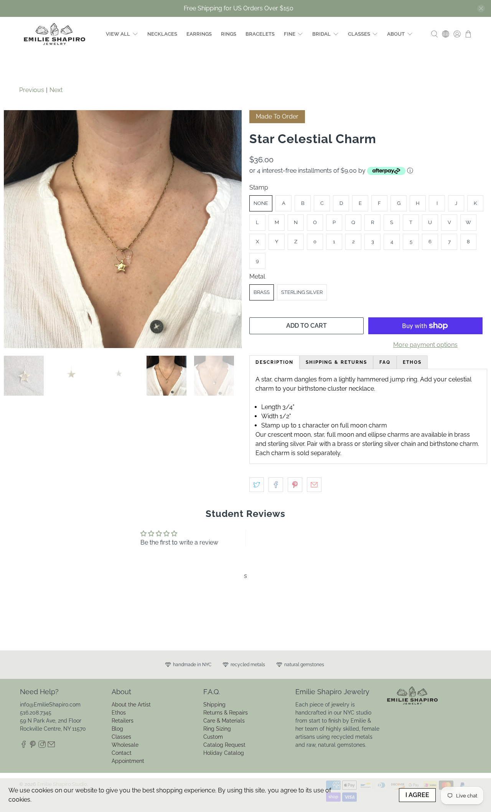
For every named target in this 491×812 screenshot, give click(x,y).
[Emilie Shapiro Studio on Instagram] (42, 746)
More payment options (425, 344)
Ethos (119, 713)
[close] (481, 8)
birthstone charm (454, 443)
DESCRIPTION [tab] (274, 362)
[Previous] (16, 229)
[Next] (229, 229)
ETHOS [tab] (412, 362)
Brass (262, 292)
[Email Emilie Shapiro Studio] (51, 746)
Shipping (214, 704)
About (396, 34)
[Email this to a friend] (314, 484)
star (319, 434)
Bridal (321, 34)
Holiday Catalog (223, 753)
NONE (261, 203)
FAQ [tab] (384, 362)
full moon (340, 434)
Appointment (128, 761)
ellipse (377, 434)
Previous (31, 90)
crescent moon (289, 434)
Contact (122, 753)
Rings (228, 34)
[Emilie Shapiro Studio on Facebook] (23, 746)
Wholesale (125, 745)
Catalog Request (224, 745)
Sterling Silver (302, 292)
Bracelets (260, 34)
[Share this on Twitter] (256, 484)
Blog (117, 729)
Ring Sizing (217, 729)
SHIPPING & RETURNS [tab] (336, 362)
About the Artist (131, 704)
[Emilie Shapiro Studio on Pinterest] (32, 746)
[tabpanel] (368, 416)
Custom (213, 737)
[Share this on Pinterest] (295, 484)
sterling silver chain (389, 443)
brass (345, 443)
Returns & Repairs (225, 713)
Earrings (199, 34)
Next (56, 90)
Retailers (122, 721)
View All (118, 34)
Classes (359, 34)
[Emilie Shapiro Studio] (54, 34)
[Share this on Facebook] (276, 484)
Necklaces (162, 34)
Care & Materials (224, 721)
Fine (289, 34)
